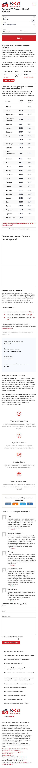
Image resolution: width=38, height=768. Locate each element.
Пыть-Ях (8, 170)
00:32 (29, 128)
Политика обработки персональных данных (15, 748)
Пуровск (8, 206)
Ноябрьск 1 (9, 190)
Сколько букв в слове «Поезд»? (12, 636)
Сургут (8, 178)
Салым (8, 163)
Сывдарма (9, 210)
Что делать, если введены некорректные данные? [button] (19, 655)
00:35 (29, 198)
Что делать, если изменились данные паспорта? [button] (19, 672)
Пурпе (8, 202)
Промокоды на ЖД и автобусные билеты (14, 757)
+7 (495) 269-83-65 (23, 762)
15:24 (29, 174)
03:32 (21, 140)
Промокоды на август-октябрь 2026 (12, 752)
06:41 (29, 144)
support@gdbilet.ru (7, 764)
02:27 (29, 202)
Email (4, 611)
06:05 (29, 210)
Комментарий (6, 616)
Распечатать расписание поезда (19, 229)
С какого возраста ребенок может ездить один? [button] (18, 683)
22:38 (29, 194)
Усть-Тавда (9, 144)
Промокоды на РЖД (8, 755)
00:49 (21, 132)
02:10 (21, 202)
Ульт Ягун (9, 182)
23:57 (21, 124)
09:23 (21, 217)
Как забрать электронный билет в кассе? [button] (16, 703)
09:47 (21, 153)
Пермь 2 (8, 106)
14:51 (21, 170)
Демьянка (9, 159)
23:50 (21, 198)
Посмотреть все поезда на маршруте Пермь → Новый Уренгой (19, 224)
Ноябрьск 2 (9, 194)
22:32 (29, 119)
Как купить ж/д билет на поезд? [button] (13, 651)
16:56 (29, 178)
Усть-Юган (9, 174)
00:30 (21, 128)
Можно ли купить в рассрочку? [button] (13, 663)
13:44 (21, 167)
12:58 (29, 163)
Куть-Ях (8, 167)
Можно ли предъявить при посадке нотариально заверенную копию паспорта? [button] (19, 668)
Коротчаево (9, 214)
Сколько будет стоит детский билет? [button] (15, 687)
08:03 (21, 147)
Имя (4, 606)
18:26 (21, 182)
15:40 (29, 106)
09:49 (29, 153)
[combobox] (19, 18)
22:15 (29, 190)
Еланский (9, 128)
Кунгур (8, 110)
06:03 (21, 210)
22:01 (21, 190)
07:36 (29, 214)
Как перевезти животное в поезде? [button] (15, 695)
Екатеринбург (10, 119)
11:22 (29, 159)
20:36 (21, 114)
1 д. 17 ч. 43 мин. (18, 75)
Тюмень (8, 140)
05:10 (29, 206)
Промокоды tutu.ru (7, 753)
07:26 (21, 214)
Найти (19, 38)
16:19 (21, 178)
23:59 (29, 124)
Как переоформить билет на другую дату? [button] (17, 659)
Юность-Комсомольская (10, 153)
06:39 (21, 144)
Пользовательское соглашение (11, 750)
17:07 (29, 110)
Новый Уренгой (28, 77)
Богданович (9, 124)
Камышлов (9, 132)
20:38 (29, 114)
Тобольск (9, 147)
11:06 (21, 159)
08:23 (29, 147)
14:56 (29, 170)
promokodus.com (7, 328)
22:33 (21, 194)
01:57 (21, 136)
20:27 (29, 186)
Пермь (6, 77)
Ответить (12, 529)
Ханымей (8, 198)
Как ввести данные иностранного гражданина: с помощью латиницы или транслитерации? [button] (19, 679)
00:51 (29, 132)
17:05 (21, 110)
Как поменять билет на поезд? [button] (13, 699)
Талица (8, 136)
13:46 (29, 167)
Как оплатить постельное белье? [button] (14, 691)
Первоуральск (10, 114)
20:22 (21, 186)
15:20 (21, 174)
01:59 (29, 136)
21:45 (21, 119)
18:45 (29, 182)
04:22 (29, 140)
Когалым (8, 186)
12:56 (21, 163)
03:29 (21, 206)
